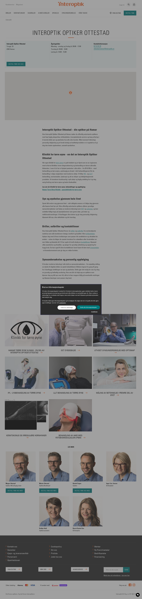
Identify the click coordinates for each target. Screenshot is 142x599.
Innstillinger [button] (94, 312)
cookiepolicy (62, 303)
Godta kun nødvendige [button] (67, 307)
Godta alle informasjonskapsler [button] (88, 307)
